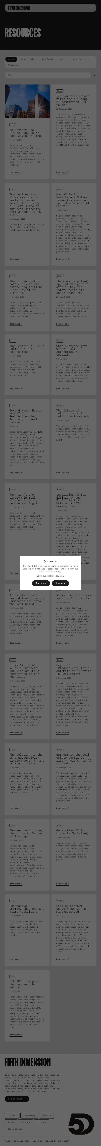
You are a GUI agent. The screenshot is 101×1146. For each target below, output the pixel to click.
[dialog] (50, 573)
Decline (40, 583)
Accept (59, 583)
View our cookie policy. (50, 576)
